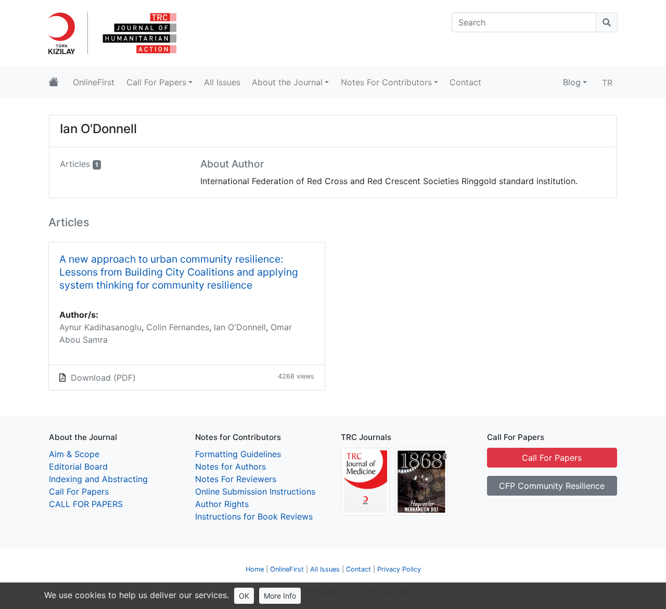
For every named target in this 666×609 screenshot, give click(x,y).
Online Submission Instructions (255, 491)
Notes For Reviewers (235, 479)
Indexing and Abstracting (98, 479)
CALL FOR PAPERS (86, 504)
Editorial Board (78, 466)
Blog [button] (572, 82)
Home (255, 569)
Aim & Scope (74, 454)
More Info (280, 595)
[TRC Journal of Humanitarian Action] (138, 32)
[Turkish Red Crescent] (65, 32)
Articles (75, 164)
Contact (358, 569)
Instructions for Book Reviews (254, 516)
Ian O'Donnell (240, 327)
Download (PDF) (103, 377)
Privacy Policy (399, 569)
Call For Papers (79, 491)
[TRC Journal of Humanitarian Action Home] (53, 82)
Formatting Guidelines (238, 454)
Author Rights (222, 504)
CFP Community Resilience (552, 486)
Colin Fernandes (177, 327)
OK (244, 595)
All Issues (325, 569)
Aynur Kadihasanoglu (100, 327)
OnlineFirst (287, 569)
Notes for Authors (230, 466)
